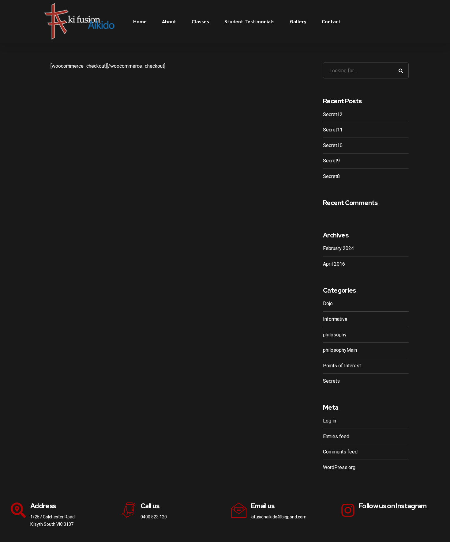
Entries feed (336, 436)
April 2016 (334, 264)
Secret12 (333, 114)
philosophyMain (340, 350)
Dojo (328, 303)
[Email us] (238, 510)
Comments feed (340, 452)
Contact (331, 21)
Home (140, 21)
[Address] (18, 510)
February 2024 (338, 248)
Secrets (331, 381)
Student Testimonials (249, 21)
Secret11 (333, 130)
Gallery (298, 21)
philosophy (335, 335)
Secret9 (331, 161)
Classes (200, 21)
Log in (329, 421)
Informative (335, 319)
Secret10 (333, 145)
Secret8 (331, 176)
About (169, 21)
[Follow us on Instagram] (347, 510)
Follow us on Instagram (393, 506)
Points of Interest (342, 366)
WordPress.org (339, 467)
